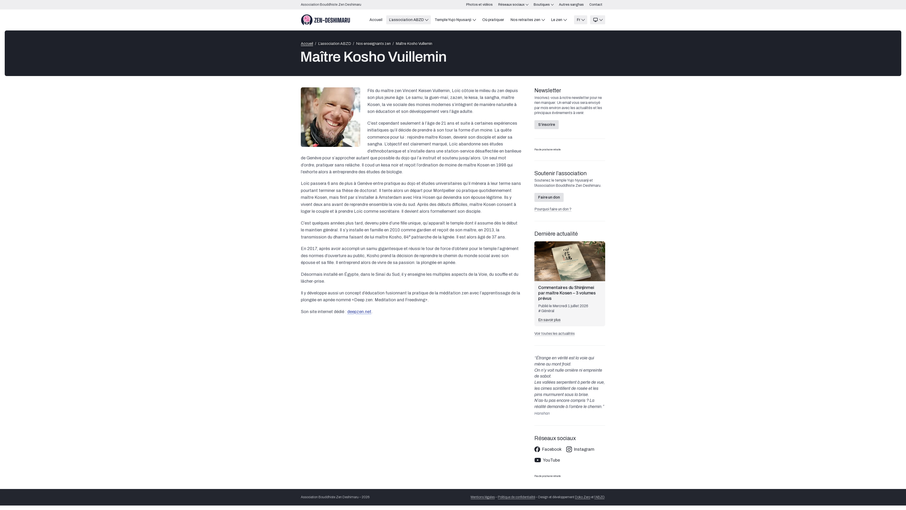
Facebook (552, 449)
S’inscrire (546, 125)
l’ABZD (599, 497)
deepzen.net (359, 311)
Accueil (307, 44)
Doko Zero (582, 497)
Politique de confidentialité (516, 497)
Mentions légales (483, 497)
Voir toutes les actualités (554, 334)
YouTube (551, 460)
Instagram (584, 449)
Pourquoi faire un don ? (552, 209)
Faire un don (549, 197)
